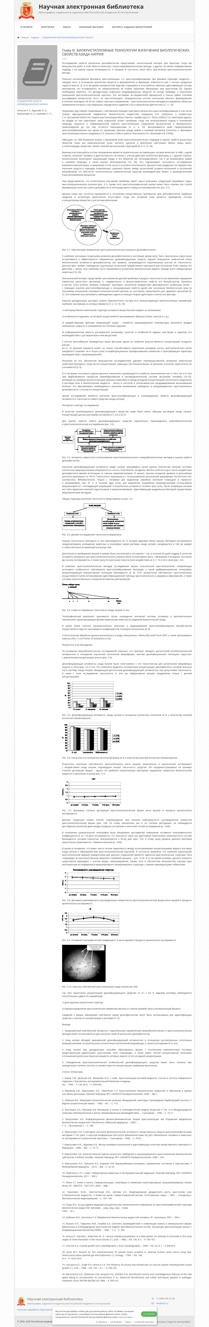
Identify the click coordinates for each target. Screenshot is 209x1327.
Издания (35, 37)
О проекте (26, 27)
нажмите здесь (125, 1317)
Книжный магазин (91, 27)
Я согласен (149, 1314)
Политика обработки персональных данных (40, 1309)
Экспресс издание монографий (132, 27)
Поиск (67, 27)
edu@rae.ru (162, 1303)
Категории (47, 27)
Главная (24, 37)
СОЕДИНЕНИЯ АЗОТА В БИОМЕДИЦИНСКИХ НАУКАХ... (68, 37)
